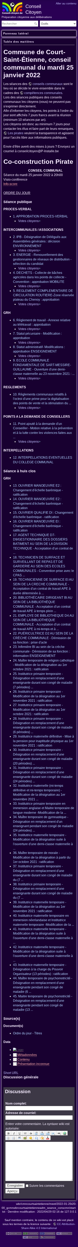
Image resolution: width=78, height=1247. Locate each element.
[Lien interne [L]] (59, 1133)
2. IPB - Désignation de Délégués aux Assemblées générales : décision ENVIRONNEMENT (39, 241)
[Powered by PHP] (47, 1233)
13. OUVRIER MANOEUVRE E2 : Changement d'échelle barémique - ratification (38, 490)
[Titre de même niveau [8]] (36, 1133)
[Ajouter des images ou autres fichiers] (25, 1138)
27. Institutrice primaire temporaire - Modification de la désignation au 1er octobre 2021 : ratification (39, 709)
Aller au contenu (66, 3)
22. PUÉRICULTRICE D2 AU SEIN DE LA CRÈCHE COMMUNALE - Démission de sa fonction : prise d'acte (43, 638)
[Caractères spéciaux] (36, 1138)
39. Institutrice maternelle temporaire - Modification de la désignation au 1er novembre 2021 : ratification (39, 907)
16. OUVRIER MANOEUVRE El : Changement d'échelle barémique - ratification (38, 526)
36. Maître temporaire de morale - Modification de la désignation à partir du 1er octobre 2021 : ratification (41, 857)
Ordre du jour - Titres (27, 1033)
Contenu (23, 1059)
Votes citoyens (28, 221)
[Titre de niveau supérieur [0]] (48, 1133)
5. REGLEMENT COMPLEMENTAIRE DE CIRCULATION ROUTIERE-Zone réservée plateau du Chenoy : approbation (43, 295)
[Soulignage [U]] (19, 1133)
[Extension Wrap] (42, 1138)
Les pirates (15, 133)
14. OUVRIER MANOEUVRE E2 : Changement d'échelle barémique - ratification (38, 503)
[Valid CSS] (31, 1237)
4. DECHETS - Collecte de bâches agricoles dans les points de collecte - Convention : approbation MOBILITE (39, 277)
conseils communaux (48, 84)
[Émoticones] (31, 1138)
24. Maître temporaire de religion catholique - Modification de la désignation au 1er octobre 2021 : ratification (43, 665)
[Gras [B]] (8, 1133)
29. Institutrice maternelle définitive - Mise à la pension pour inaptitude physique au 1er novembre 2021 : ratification (43, 741)
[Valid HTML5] (64, 1233)
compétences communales (43, 93)
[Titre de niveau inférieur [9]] (42, 1133)
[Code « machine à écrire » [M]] (25, 1133)
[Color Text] (47, 1138)
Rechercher (36, 23)
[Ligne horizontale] (19, 1138)
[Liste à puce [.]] (14, 1138)
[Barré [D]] (31, 1133)
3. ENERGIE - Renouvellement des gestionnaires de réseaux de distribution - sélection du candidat (42, 259)
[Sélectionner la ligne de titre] (53, 1133)
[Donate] (31, 1233)
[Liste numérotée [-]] (8, 1138)
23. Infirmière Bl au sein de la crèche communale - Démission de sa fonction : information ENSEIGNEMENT (41, 651)
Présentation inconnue (33, 1064)
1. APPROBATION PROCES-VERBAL (40, 216)
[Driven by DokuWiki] (47, 1237)
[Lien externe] (65, 1133)
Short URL (10, 1073)
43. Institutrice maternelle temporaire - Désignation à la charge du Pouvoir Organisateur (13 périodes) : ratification (40, 969)
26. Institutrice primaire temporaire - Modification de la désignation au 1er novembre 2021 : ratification (39, 696)
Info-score (10, 184)
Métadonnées (27, 1055)
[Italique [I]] (14, 1133)
